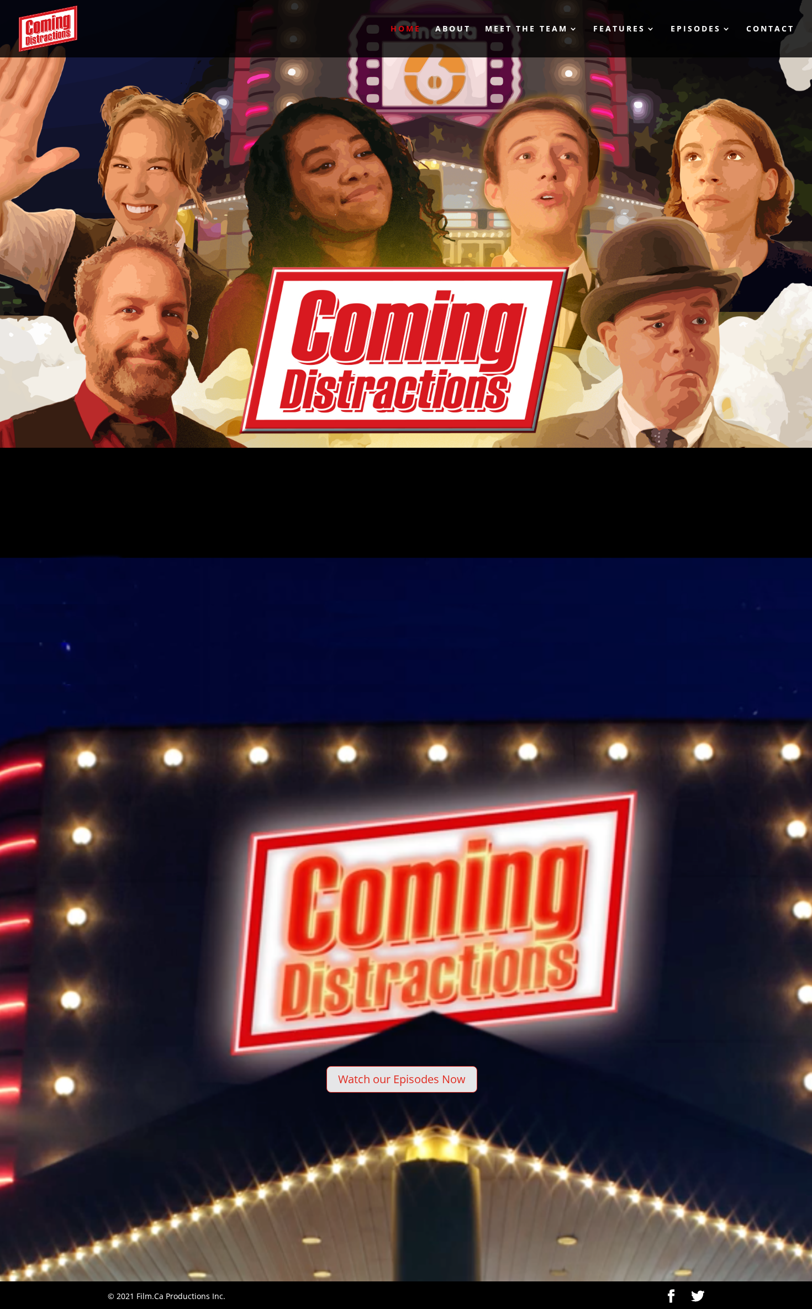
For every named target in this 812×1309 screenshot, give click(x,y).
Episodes (696, 29)
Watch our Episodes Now (402, 1079)
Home (406, 29)
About (453, 29)
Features (619, 29)
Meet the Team (526, 29)
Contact (770, 29)
